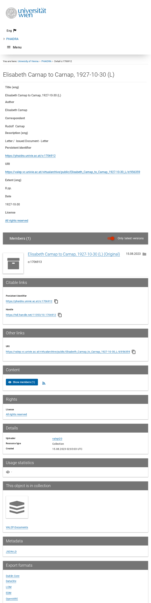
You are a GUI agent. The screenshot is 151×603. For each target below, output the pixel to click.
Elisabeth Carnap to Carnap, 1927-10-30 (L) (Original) (74, 254)
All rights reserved (16, 220)
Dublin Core (13, 575)
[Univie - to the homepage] (26, 23)
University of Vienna (28, 61)
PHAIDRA (12, 39)
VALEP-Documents (17, 527)
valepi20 (57, 438)
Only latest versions (131, 238)
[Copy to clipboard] (56, 301)
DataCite (11, 581)
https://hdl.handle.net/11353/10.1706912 (31, 314)
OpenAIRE (12, 598)
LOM (9, 586)
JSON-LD (11, 551)
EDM (8, 592)
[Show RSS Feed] (43, 383)
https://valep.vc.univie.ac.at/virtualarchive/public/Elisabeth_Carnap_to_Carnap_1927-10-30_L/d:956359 (72, 172)
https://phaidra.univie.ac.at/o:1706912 (30, 156)
